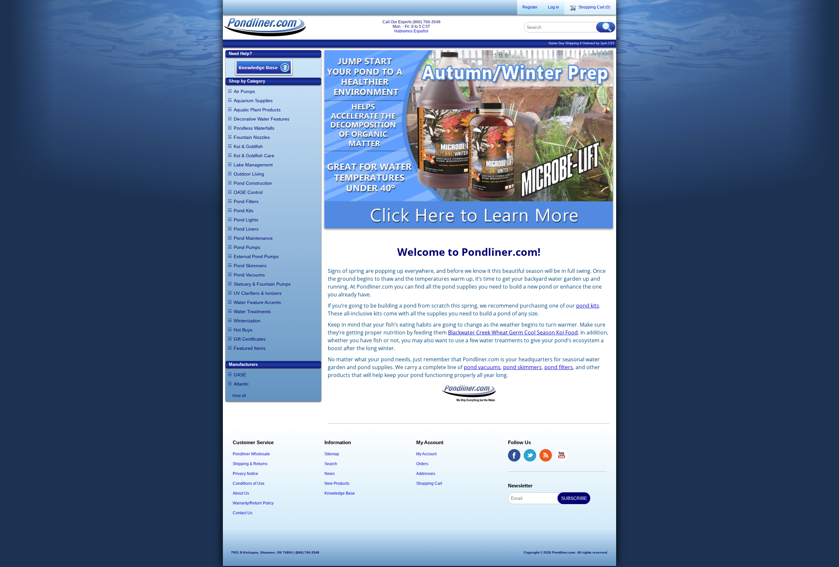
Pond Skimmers (250, 265)
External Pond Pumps (256, 256)
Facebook (514, 455)
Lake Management (253, 164)
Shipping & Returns (250, 464)
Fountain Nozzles (252, 137)
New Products (336, 483)
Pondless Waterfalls (254, 128)
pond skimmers (522, 367)
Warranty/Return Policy (253, 503)
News (329, 473)
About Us (241, 493)
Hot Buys (243, 329)
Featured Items (249, 348)
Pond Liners (246, 229)
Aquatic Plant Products (257, 109)
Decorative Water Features (261, 119)
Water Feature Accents (257, 302)
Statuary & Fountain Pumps (262, 284)
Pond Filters (246, 201)
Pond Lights (246, 219)
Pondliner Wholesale (251, 454)
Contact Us (242, 513)
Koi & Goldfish (248, 146)
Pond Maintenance (253, 238)
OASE (240, 374)
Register (529, 7)
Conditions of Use (248, 483)
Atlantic (241, 384)
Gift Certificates (249, 339)
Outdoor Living (249, 174)
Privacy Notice (245, 473)
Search (330, 464)
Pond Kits (243, 210)
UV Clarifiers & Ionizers (258, 293)
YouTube (561, 455)
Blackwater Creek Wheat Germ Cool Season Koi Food (513, 332)
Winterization (247, 320)
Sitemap (331, 454)
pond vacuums (482, 367)
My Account (426, 454)
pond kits (587, 305)
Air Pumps (244, 91)
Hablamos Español (411, 31)
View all (239, 395)
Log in (553, 7)
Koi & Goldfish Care (254, 155)
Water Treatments (252, 311)
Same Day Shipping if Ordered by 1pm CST (582, 43)
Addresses (425, 473)
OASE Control (248, 192)
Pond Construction (253, 183)
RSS (545, 455)
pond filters (558, 367)
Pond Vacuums (249, 274)
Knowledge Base (339, 493)
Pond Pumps (247, 247)
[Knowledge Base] (263, 68)
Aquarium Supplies (253, 100)
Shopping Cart (429, 483)
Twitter (530, 455)
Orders (422, 464)
